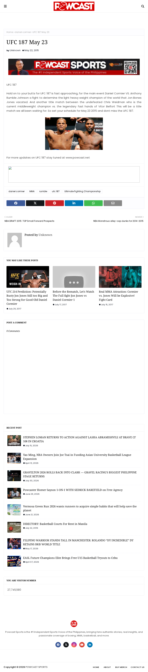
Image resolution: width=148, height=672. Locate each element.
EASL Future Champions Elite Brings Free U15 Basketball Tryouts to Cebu (70, 558)
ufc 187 (56, 191)
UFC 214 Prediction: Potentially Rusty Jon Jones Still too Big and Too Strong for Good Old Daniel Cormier (27, 298)
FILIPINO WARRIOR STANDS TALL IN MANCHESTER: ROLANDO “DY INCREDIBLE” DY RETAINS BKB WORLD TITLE (78, 542)
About (107, 667)
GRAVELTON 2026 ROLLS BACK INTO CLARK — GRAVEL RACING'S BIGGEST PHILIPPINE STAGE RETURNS (80, 474)
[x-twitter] (66, 644)
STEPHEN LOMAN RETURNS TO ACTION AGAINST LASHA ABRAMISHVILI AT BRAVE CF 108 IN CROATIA (79, 439)
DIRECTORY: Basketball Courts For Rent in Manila (55, 524)
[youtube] (82, 644)
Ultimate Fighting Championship (82, 191)
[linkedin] (90, 644)
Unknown (15, 50)
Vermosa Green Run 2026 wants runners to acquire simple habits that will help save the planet (80, 508)
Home (9, 32)
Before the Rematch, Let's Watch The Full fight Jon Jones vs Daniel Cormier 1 (73, 295)
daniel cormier (23, 32)
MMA (31, 191)
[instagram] (74, 644)
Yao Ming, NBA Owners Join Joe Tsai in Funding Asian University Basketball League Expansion (77, 457)
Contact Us (137, 667)
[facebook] (58, 644)
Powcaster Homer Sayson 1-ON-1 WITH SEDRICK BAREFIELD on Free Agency (73, 490)
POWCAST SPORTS (36, 667)
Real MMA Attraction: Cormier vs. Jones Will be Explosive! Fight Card (118, 295)
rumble (43, 191)
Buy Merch (121, 667)
